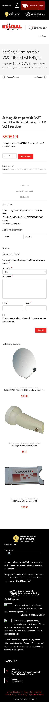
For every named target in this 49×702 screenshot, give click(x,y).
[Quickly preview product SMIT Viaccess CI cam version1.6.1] (45, 463)
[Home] (3, 68)
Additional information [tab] (24, 191)
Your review (7, 276)
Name (5, 302)
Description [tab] (24, 185)
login (41, 5)
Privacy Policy (28, 692)
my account (6, 5)
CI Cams (35, 499)
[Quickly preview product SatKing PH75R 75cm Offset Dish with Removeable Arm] (45, 352)
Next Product (37, 77)
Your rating (7, 268)
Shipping (37, 692)
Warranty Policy (11, 695)
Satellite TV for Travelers (38, 169)
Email (29, 302)
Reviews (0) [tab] (24, 197)
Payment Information (36, 695)
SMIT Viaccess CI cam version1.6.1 (24, 501)
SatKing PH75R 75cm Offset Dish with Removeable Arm (24, 390)
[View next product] (45, 77)
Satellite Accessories (15, 388)
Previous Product (13, 77)
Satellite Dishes (25, 388)
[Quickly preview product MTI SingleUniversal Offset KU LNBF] (45, 407)
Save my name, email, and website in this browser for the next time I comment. (24, 320)
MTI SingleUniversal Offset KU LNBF (24, 445)
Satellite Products (23, 169)
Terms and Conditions (14, 692)
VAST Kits (14, 169)
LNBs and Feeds (35, 443)
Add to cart (26, 156)
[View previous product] (4, 77)
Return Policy (22, 695)
